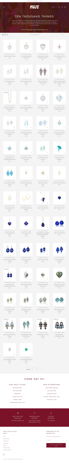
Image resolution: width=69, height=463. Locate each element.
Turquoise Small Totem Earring (9, 183)
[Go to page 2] (41, 368)
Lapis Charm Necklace (42, 208)
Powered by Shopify (18, 459)
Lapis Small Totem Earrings (59, 260)
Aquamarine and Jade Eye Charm (26, 158)
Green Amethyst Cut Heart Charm (9, 360)
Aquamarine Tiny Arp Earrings (43, 158)
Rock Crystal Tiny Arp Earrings (10, 82)
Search (5, 445)
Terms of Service (7, 450)
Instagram (5, 443)
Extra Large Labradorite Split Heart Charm (59, 285)
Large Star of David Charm (9, 208)
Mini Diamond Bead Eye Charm (26, 183)
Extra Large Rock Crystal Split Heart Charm (43, 57)
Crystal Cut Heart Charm (9, 56)
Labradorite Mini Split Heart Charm (43, 285)
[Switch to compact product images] (7, 34)
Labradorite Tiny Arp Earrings (26, 310)
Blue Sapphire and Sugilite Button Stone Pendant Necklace (43, 234)
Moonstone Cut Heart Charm (43, 108)
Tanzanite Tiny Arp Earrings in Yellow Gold (9, 285)
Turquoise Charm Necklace (59, 158)
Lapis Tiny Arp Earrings (43, 259)
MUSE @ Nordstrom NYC (42, 29)
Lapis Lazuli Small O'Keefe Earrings (10, 260)
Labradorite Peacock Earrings (59, 310)
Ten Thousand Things (9, 54)
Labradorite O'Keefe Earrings (9, 310)
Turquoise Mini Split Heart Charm (26, 360)
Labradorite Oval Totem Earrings (43, 335)
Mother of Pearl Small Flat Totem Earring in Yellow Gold (59, 83)
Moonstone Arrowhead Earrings (26, 133)
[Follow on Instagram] (4, 454)
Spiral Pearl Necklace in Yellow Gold (9, 108)
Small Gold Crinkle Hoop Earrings (26, 208)
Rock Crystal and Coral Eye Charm (59, 57)
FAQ (4, 436)
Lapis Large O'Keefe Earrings (26, 260)
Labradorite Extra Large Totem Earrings (26, 335)
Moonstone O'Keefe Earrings (9, 133)
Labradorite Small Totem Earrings (9, 335)
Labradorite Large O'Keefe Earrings (43, 310)
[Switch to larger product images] (2, 34)
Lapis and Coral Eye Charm (26, 233)
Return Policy (6, 438)
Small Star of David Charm (59, 183)
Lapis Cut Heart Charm (59, 208)
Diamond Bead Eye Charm (42, 183)
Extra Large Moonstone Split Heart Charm (59, 108)
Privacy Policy (6, 447)
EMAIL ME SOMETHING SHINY (56, 445)
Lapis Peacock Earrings (59, 233)
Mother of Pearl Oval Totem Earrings (43, 82)
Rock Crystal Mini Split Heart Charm (26, 57)
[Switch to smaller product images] (5, 34)
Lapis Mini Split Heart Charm (9, 233)
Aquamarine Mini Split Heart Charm (59, 133)
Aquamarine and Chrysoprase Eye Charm (9, 158)
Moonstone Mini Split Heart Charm (26, 108)
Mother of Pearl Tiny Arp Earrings (26, 82)
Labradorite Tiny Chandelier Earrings (59, 335)
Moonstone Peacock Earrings (43, 133)
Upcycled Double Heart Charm (26, 285)
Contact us (6, 441)
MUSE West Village (31, 29)
